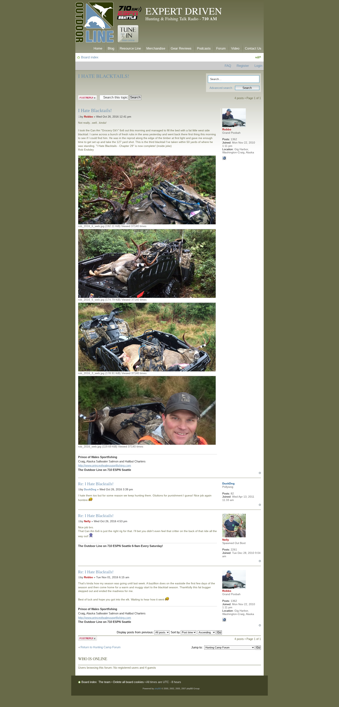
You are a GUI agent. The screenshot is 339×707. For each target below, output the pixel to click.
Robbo (88, 116)
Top (260, 473)
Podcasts (204, 48)
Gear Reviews (181, 48)
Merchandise (155, 48)
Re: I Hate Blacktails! (96, 483)
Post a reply (85, 97)
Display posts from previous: (135, 632)
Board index (89, 57)
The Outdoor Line (94, 23)
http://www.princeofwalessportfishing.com (104, 465)
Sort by (176, 632)
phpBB (158, 688)
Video (235, 48)
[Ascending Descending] (210, 632)
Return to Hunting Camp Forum (100, 647)
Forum (221, 48)
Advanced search (221, 87)
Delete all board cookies (128, 682)
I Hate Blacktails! (103, 76)
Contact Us (253, 48)
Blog (111, 48)
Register (243, 66)
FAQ (228, 66)
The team (104, 682)
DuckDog (90, 489)
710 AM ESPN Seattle (129, 13)
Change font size (258, 57)
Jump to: (196, 647)
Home (98, 48)
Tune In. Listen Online (128, 33)
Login (258, 66)
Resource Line (130, 48)
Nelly (87, 521)
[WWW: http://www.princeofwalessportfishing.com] (224, 158)
